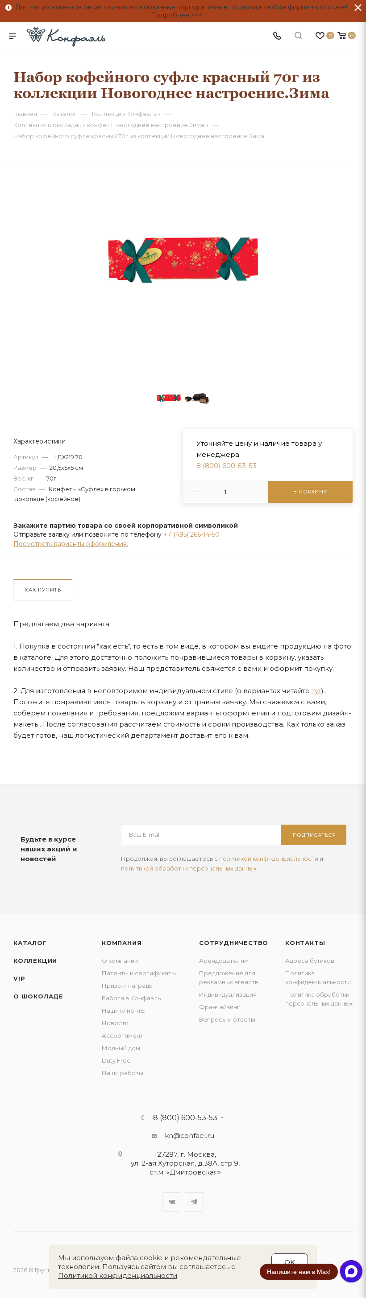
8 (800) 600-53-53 (226, 465)
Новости (115, 1023)
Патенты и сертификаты (139, 973)
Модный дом (121, 1048)
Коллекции (35, 960)
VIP (19, 978)
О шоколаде (38, 996)
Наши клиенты (124, 1010)
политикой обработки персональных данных (189, 868)
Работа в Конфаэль (131, 998)
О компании (120, 960)
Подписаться (314, 835)
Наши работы (122, 1072)
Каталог (30, 942)
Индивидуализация (228, 994)
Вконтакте (171, 1202)
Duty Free (116, 1060)
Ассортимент (122, 1035)
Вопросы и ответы (227, 1019)
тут (316, 690)
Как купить (43, 590)
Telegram (194, 1202)
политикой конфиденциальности (268, 858)
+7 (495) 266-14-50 (191, 534)
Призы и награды (128, 985)
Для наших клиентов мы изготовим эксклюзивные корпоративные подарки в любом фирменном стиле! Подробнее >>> (179, 11)
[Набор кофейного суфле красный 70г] (183, 260)
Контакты (305, 942)
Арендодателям (224, 960)
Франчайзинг (219, 1006)
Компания (121, 942)
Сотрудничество (233, 942)
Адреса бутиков (309, 960)
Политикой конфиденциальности (117, 1275)
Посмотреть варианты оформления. (70, 544)
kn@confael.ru (189, 1135)
